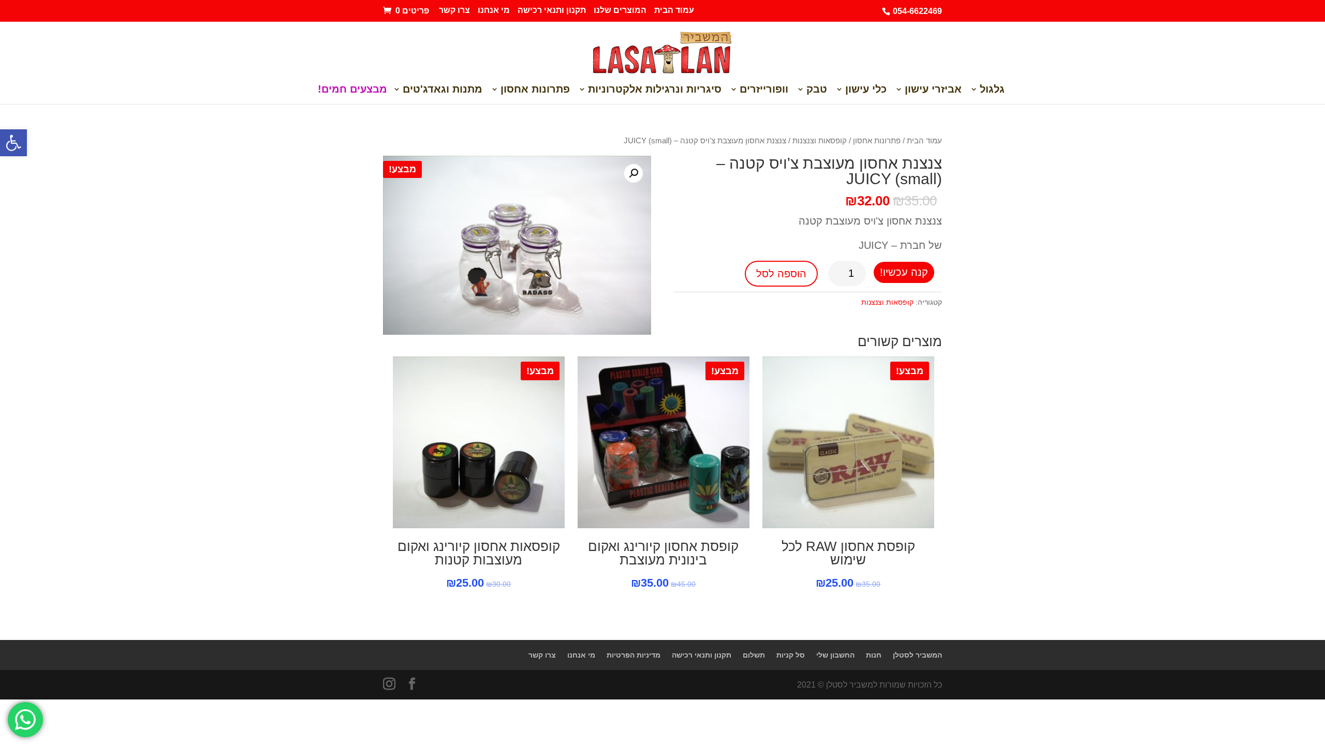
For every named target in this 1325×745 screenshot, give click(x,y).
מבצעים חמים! (352, 90)
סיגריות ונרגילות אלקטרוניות (655, 90)
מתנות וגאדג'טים (442, 90)
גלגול (992, 90)
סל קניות (790, 655)
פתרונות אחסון (535, 90)
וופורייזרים (764, 90)
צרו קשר (454, 10)
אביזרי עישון (933, 90)
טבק (816, 90)
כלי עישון (866, 90)
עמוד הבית (674, 10)
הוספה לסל (781, 273)
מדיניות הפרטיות (633, 655)
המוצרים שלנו (620, 10)
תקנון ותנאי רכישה (552, 10)
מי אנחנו (494, 10)
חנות (873, 655)
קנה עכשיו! (904, 272)
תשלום (754, 655)
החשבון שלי (835, 655)
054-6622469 (917, 11)
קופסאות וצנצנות (819, 141)
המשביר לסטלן (917, 655)
